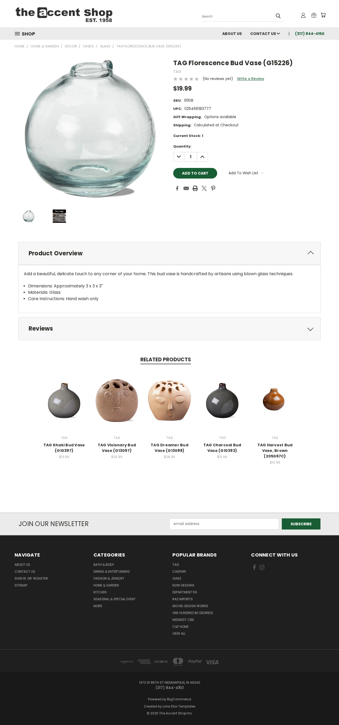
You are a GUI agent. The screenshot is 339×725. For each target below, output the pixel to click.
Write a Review (250, 78)
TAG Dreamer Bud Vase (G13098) (169, 447)
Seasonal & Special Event (114, 599)
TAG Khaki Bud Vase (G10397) (64, 447)
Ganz (176, 578)
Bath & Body (103, 564)
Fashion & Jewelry (108, 578)
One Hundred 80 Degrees (192, 613)
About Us (232, 33)
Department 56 (184, 592)
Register (40, 578)
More (97, 606)
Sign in (21, 578)
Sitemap (21, 585)
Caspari (179, 571)
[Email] (186, 188)
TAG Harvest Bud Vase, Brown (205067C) (275, 450)
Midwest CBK (183, 619)
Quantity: (182, 146)
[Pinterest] (213, 188)
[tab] (169, 253)
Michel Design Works (190, 606)
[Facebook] (177, 188)
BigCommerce (179, 699)
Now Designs (183, 585)
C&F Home (180, 626)
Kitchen (99, 592)
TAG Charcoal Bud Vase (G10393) (222, 447)
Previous (325, 708)
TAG (175, 564)
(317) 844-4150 (309, 33)
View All (179, 633)
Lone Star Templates (179, 706)
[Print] (195, 188)
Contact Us (263, 33)
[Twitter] (204, 188)
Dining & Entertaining (111, 571)
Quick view (64, 400)
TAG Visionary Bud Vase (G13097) (117, 447)
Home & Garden (106, 585)
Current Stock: (188, 135)
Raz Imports (182, 599)
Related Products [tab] (165, 359)
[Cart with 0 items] (323, 15)
